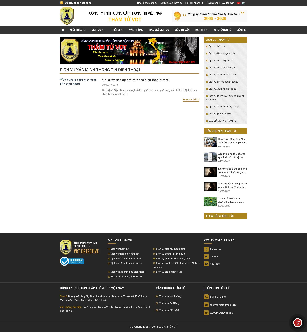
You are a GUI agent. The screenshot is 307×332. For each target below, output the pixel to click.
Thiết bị (115, 29)
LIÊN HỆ (241, 29)
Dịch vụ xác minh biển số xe (222, 89)
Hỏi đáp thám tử (194, 2)
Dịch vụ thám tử (217, 46)
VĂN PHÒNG (136, 29)
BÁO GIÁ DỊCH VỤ (159, 29)
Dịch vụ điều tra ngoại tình (222, 53)
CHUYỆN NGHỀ (222, 29)
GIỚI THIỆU (76, 29)
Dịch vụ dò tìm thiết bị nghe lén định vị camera (225, 98)
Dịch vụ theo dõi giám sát (221, 60)
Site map (229, 2)
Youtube (214, 263)
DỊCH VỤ (96, 29)
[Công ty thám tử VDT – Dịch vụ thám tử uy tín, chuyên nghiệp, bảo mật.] (67, 16)
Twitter (213, 256)
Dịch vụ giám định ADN (220, 113)
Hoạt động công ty (147, 2)
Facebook (215, 249)
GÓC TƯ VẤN (182, 29)
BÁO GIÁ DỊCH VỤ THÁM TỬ (222, 120)
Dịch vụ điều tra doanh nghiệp (223, 81)
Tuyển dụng (212, 2)
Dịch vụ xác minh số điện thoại (224, 106)
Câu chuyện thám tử (171, 2)
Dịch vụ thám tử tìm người (222, 67)
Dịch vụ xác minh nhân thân (222, 74)
